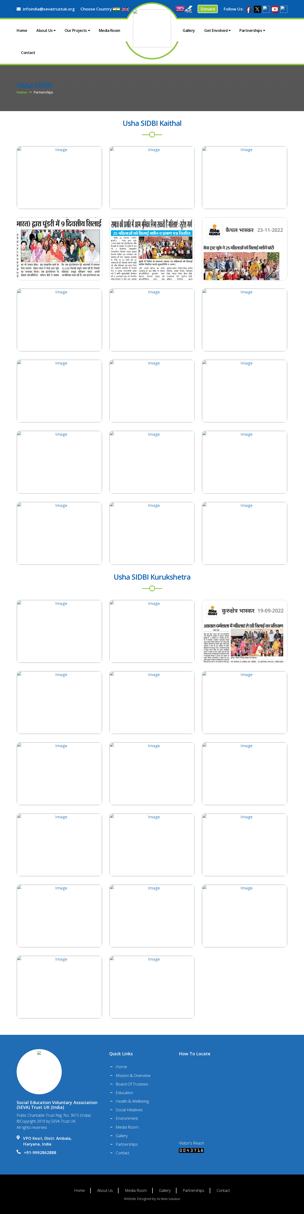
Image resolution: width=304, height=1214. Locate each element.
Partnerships (250, 30)
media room (136, 1190)
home (22, 92)
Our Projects (76, 30)
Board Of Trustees (132, 1084)
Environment (127, 1118)
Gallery (189, 30)
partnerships (193, 1190)
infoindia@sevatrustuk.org (49, 9)
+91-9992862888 (40, 1152)
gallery (165, 1190)
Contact (28, 52)
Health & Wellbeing (132, 1101)
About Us (44, 30)
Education (124, 1092)
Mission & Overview (133, 1075)
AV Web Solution (168, 1199)
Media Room (109, 30)
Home (22, 30)
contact (223, 1190)
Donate (207, 9)
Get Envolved (216, 30)
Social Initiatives (129, 1109)
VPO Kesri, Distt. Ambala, (47, 1141)
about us (105, 1190)
